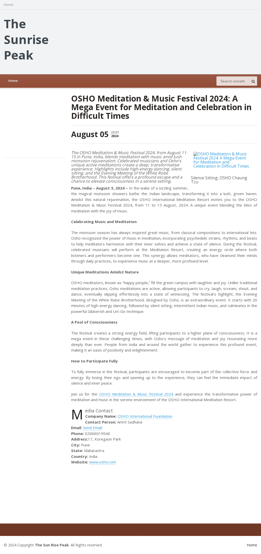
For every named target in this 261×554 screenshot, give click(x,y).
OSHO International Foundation (145, 416)
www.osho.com (102, 461)
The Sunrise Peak (26, 39)
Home (9, 4)
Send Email (92, 427)
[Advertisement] (164, 41)
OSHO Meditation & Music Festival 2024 (136, 394)
